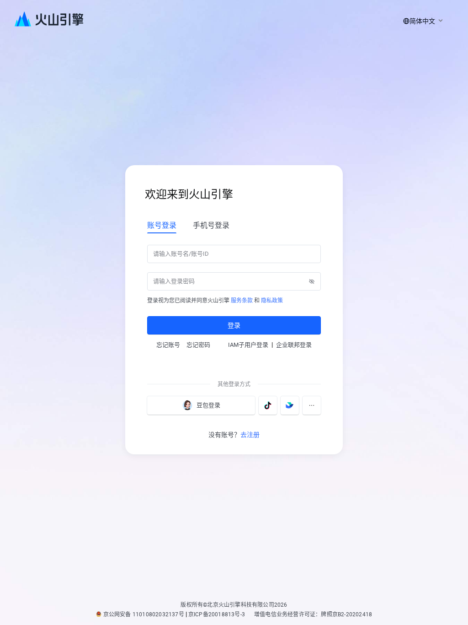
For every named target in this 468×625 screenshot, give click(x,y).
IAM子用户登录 (248, 344)
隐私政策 (272, 300)
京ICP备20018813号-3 (216, 614)
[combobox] (421, 21)
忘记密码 (198, 344)
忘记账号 (168, 344)
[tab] (161, 225)
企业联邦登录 (294, 344)
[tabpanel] (234, 288)
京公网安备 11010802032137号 (143, 614)
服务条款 (242, 300)
